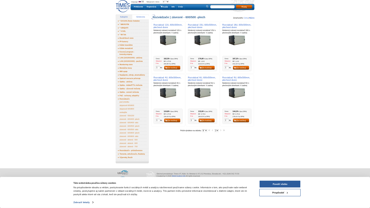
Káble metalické (126, 48)
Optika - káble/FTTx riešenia (131, 85)
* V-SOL (123, 31)
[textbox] (222, 6)
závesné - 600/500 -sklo (129, 130)
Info (173, 7)
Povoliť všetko (280, 184)
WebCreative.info (178, 176)
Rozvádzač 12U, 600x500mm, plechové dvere (167, 26)
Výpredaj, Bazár (126, 157)
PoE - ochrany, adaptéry (129, 96)
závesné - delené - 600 (129, 143)
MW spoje (123, 71)
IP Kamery (124, 42)
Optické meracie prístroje (130, 78)
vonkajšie (123, 112)
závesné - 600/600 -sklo (129, 136)
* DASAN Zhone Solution (130, 21)
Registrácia (151, 7)
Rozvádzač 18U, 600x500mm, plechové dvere (236, 26)
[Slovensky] (140, 2)
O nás (180, 7)
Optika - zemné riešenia (129, 92)
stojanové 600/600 (127, 105)
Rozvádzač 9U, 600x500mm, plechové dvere (236, 78)
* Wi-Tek (123, 35)
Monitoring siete (126, 65)
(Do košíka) (172, 68)
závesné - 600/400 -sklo (129, 123)
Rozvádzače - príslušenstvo (131, 151)
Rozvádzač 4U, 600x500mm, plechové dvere (167, 78)
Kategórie (124, 17)
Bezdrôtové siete (127, 38)
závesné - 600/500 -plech (129, 126)
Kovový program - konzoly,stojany (127, 53)
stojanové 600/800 (127, 109)
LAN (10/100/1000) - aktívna (131, 58)
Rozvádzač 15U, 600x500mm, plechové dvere (202, 26)
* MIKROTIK (124, 24)
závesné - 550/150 (127, 116)
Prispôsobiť (278, 192)
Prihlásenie (138, 7)
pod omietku (124, 102)
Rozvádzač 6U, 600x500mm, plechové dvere (202, 78)
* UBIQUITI (124, 28)
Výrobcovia (140, 17)
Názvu (251, 18)
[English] (142, 2)
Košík (165, 7)
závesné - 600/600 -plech (129, 133)
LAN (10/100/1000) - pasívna (131, 61)
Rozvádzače (125, 99)
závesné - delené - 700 (129, 147)
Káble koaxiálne (126, 45)
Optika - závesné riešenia (130, 89)
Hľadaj (244, 7)
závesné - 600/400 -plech (129, 119)
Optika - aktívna (126, 82)
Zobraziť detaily (81, 202)
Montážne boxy (126, 68)
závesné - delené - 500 (129, 140)
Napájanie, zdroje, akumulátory (132, 75)
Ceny (246, 18)
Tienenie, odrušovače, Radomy (132, 154)
